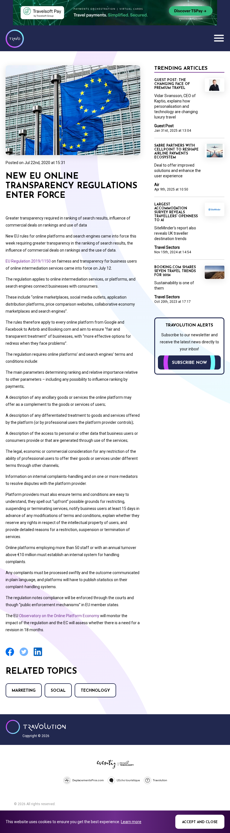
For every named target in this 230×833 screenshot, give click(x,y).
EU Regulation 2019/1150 (28, 261)
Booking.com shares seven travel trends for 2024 (175, 271)
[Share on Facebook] (10, 655)
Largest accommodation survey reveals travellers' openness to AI (176, 212)
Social (58, 691)
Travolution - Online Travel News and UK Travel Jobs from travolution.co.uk (36, 727)
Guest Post (164, 125)
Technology (95, 691)
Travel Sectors (167, 247)
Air (156, 184)
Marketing (24, 691)
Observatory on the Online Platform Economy (59, 615)
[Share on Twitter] (24, 655)
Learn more (131, 821)
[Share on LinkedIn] (38, 655)
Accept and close (200, 822)
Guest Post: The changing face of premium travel (172, 84)
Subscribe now (189, 363)
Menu (218, 38)
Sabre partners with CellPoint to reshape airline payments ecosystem (176, 151)
